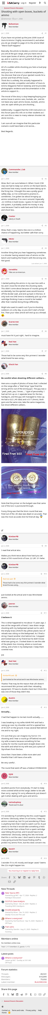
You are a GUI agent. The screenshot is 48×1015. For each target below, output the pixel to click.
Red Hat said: (8, 579)
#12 (45, 670)
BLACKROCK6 (41, 982)
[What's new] (39, 3)
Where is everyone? (13, 918)
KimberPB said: (8, 675)
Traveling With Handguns (14, 906)
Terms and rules (18, 1010)
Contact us (6, 1010)
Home (4, 1012)
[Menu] (4, 2)
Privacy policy (31, 1010)
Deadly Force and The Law (15, 914)
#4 (46, 248)
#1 (46, 33)
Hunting (8, 932)
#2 (46, 179)
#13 (45, 707)
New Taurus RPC (12, 893)
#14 (45, 783)
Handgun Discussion (13, 897)
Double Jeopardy (12, 909)
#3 (46, 226)
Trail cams (9, 926)
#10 (45, 574)
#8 (46, 374)
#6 (46, 331)
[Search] (44, 3)
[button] (2, 1006)
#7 (46, 351)
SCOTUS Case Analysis (15, 901)
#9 (46, 546)
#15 (45, 811)
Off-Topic (8, 923)
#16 (45, 858)
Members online (9, 938)
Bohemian (7, 19)
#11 (45, 613)
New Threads (8, 888)
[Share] (42, 33)
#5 (46, 279)
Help (40, 1010)
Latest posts (7, 953)
